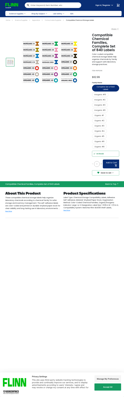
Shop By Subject (38, 13)
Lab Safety (57, 13)
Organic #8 (99, 146)
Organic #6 (99, 141)
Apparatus (36, 20)
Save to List (106, 172)
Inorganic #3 (99, 105)
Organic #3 (99, 126)
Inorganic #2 (99, 100)
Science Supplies (16, 13)
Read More (8, 211)
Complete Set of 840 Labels (106, 88)
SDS (71, 13)
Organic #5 (99, 136)
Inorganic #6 (99, 110)
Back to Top (111, 184)
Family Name (97, 83)
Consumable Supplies (53, 20)
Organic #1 (99, 115)
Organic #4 (99, 131)
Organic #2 (99, 120)
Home (8, 20)
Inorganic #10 (100, 94)
